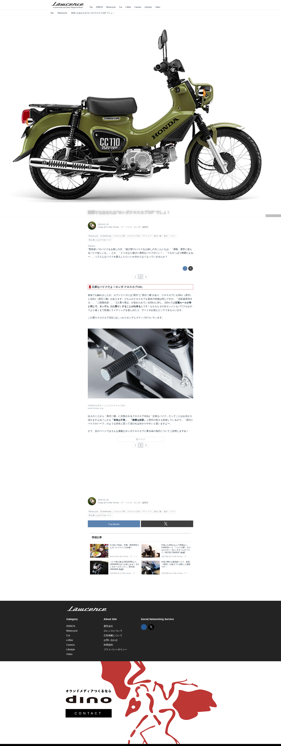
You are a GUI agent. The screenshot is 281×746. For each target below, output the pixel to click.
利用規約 (108, 645)
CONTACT (89, 713)
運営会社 (108, 626)
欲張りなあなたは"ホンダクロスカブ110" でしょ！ (129, 212)
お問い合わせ (111, 640)
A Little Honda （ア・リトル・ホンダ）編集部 (127, 227)
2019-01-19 (103, 224)
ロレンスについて (113, 631)
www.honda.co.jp (273, 216)
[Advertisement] (110, 473)
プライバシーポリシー (115, 649)
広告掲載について (113, 635)
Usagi (100, 227)
